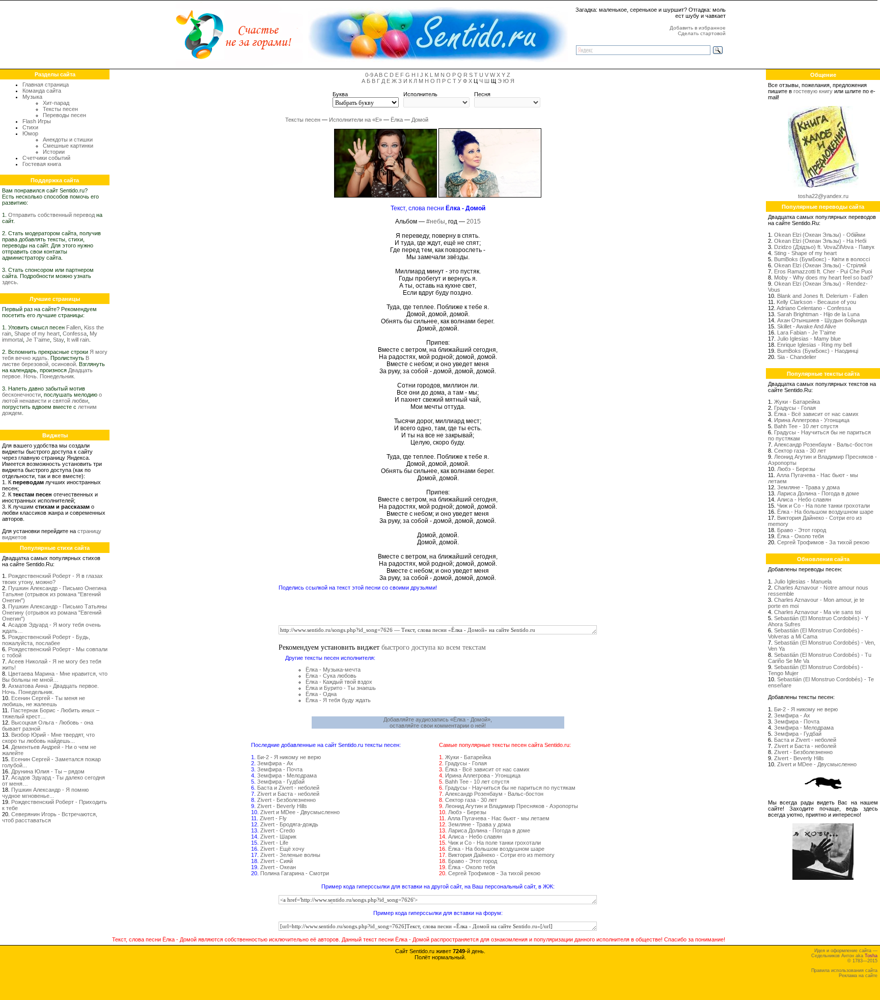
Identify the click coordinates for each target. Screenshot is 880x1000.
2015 (473, 221)
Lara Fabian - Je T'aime (806, 332)
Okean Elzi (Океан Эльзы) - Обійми (819, 235)
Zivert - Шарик (278, 837)
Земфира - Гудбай (281, 782)
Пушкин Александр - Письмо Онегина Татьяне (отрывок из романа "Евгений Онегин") (54, 594)
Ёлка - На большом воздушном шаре (496, 849)
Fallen (73, 327)
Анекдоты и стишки (68, 139)
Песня (482, 94)
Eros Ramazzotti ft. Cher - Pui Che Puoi (823, 271)
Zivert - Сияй (276, 861)
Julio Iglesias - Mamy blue (809, 339)
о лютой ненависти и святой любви (52, 398)
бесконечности (21, 395)
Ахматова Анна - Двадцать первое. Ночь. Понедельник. (50, 689)
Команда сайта (41, 91)
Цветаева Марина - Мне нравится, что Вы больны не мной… (54, 677)
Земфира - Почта (279, 769)
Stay (58, 340)
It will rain (78, 340)
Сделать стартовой (702, 33)
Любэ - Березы (467, 812)
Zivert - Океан (278, 867)
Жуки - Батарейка (468, 757)
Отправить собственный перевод (51, 215)
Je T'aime (38, 340)
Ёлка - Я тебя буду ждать (338, 700)
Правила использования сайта (844, 970)
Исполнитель (420, 94)
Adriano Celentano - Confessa (814, 308)
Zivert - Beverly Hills (282, 806)
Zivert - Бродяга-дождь (289, 824)
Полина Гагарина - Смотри (294, 873)
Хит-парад (56, 103)
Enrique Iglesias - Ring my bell (814, 345)
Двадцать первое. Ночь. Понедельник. (47, 373)
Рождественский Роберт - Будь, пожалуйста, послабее (46, 640)
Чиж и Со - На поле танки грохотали (494, 843)
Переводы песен (64, 115)
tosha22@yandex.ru (823, 196)
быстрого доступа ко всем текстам (433, 647)
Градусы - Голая (466, 763)
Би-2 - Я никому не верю (289, 757)
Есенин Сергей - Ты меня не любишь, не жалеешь (43, 701)
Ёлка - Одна (321, 694)
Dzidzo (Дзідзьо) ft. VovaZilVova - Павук (824, 247)
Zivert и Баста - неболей (288, 794)
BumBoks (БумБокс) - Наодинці (817, 351)
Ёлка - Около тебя (471, 867)
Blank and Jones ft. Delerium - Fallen (822, 296)
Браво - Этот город (472, 861)
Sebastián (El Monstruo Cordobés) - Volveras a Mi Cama (815, 633)
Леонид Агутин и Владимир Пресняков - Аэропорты (511, 806)
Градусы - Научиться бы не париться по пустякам (510, 788)
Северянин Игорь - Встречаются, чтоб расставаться (49, 817)
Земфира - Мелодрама (287, 775)
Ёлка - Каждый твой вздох (339, 682)
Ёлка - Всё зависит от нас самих (487, 769)
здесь (9, 282)
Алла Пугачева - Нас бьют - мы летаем (498, 818)
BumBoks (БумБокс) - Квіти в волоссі (822, 259)
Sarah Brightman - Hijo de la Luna (818, 314)
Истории (54, 152)
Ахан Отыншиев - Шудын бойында (822, 320)
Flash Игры (36, 121)
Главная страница (45, 84)
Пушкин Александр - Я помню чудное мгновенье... (45, 793)
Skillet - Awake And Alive (806, 326)
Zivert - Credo (277, 830)
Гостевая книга (41, 164)
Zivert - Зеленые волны (290, 855)
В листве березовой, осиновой (45, 361)
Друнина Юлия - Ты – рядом (48, 771)
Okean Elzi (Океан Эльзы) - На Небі (820, 241)
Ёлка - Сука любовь (331, 676)
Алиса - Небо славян (475, 837)
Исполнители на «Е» (355, 120)
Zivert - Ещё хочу (282, 849)
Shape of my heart (37, 333)
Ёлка (397, 120)
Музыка (32, 97)
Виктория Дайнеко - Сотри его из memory (501, 855)
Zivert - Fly (273, 818)
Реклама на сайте (858, 975)
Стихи (30, 127)
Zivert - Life (274, 843)
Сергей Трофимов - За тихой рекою (494, 873)
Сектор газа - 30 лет (471, 800)
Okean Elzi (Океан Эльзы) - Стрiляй (820, 265)
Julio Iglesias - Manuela (803, 581)
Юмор (30, 133)
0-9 (369, 75)
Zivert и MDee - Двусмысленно (300, 812)
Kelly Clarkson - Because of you (816, 302)
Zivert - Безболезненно (286, 800)
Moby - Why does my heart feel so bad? (823, 277)
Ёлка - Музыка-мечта (333, 669)
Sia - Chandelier (796, 357)
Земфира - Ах (275, 763)
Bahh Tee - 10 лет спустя (477, 782)
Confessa (75, 333)
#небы (435, 221)
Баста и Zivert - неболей (288, 788)
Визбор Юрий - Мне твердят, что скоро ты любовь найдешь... (48, 738)
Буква (340, 94)
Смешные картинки (68, 146)
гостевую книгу (813, 91)
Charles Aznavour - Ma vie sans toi (817, 612)
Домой (419, 120)
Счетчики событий (46, 158)
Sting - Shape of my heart (805, 253)
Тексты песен (60, 109)
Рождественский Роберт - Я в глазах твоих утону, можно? (52, 579)
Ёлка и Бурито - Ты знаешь (341, 688)
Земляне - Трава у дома (479, 824)
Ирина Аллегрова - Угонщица (482, 775)
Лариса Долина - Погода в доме (489, 830)
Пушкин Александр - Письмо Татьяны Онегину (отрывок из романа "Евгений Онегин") (54, 612)
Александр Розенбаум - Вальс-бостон (494, 794)
